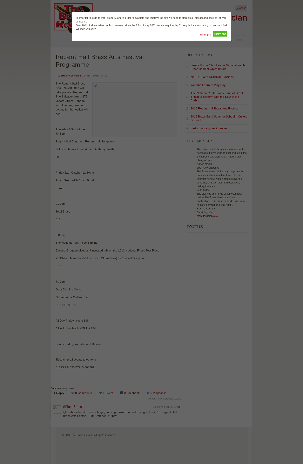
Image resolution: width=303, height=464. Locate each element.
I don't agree (205, 35)
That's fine (220, 34)
